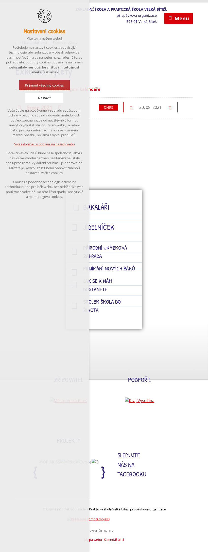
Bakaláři (96, 207)
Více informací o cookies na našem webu (44, 144)
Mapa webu (93, 539)
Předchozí (130, 107)
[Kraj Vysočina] (139, 400)
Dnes (108, 107)
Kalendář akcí (114, 539)
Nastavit (44, 98)
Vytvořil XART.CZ (102, 531)
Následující (169, 107)
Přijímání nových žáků (109, 268)
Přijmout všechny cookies (44, 85)
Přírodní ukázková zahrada (105, 252)
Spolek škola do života (102, 306)
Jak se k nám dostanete (97, 285)
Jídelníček (98, 227)
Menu (182, 18)
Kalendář (187, 107)
